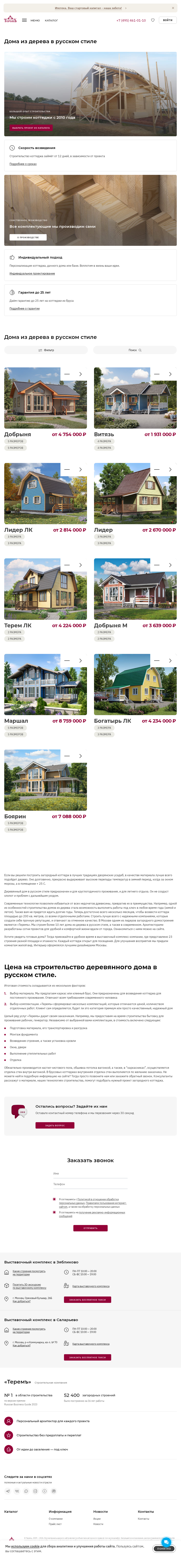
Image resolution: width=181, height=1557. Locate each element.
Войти (168, 20)
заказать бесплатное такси (87, 1299)
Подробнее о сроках (23, 164)
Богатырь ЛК (112, 721)
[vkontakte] (17, 1491)
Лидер (103, 530)
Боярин (15, 816)
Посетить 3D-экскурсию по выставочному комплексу (29, 1286)
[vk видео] (35, 1491)
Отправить (91, 1228)
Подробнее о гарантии (25, 308)
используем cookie (25, 1546)
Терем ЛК (17, 625)
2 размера (14, 638)
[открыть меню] (24, 21)
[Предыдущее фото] (80, 374)
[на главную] (10, 19)
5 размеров (15, 448)
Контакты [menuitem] (143, 1518)
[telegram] (7, 1491)
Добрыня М (110, 625)
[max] (26, 1491)
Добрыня (17, 434)
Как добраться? (22, 1301)
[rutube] (53, 1491)
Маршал (16, 721)
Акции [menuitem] (97, 1518)
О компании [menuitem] (56, 1518)
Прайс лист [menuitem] (55, 1524)
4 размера (104, 448)
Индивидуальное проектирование (32, 273)
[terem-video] (44, 1491)
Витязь (104, 434)
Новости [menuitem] (98, 1524)
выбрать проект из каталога (31, 128)
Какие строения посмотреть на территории (29, 1273)
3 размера (14, 543)
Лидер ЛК (18, 530)
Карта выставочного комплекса (90, 1286)
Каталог (51, 20)
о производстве (28, 237)
